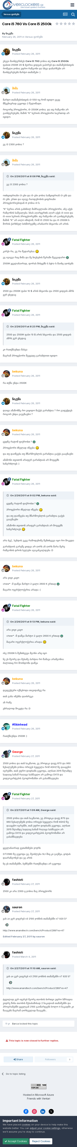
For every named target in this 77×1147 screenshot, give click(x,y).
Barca (15, 1023)
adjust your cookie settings (45, 1128)
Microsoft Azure (44, 1094)
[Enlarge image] (37, 251)
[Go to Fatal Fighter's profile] (6, 242)
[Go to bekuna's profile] (6, 373)
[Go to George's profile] (6, 754)
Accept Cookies (17, 1141)
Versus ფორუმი (34, 36)
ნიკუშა (9, 33)
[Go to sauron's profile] (6, 909)
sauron (17, 907)
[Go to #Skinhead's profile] (6, 726)
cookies (26, 1124)
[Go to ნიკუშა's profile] (6, 51)
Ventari (46, 1098)
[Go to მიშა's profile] (6, 90)
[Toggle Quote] (8, 176)
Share (19, 1059)
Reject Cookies (41, 1141)
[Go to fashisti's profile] (6, 882)
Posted (26, 53)
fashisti (17, 879)
